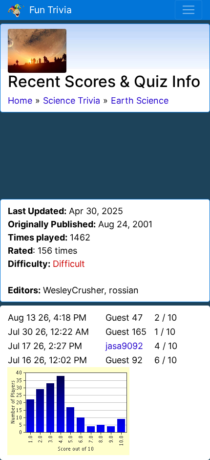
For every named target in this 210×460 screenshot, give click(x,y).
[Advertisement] (105, 154)
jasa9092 (124, 346)
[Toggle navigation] (188, 10)
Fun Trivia (48, 10)
